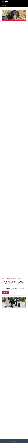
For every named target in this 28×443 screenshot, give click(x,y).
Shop (5, 5)
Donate (3, 5)
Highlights (14, 278)
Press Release (18, 278)
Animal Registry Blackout (9, 278)
